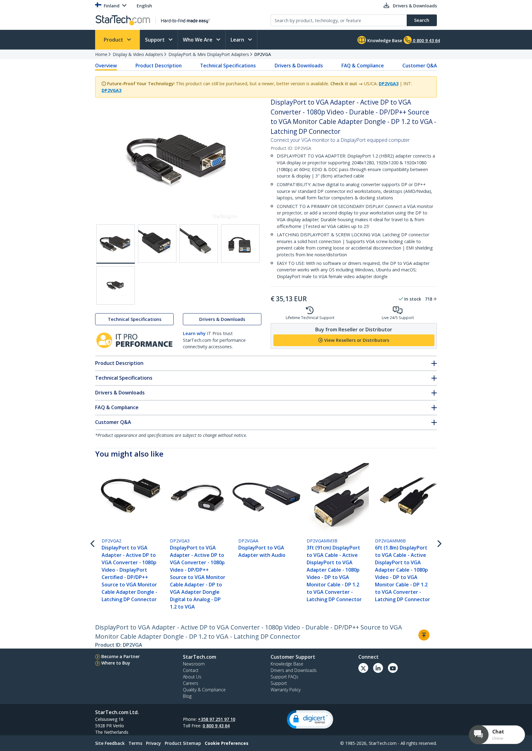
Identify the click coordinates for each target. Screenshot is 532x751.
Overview (106, 65)
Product (114, 39)
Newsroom (194, 664)
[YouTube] (393, 668)
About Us (192, 677)
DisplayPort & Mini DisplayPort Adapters (208, 54)
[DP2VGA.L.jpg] (198, 243)
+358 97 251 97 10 (216, 719)
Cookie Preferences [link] (226, 743)
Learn (238, 39)
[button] (310, 719)
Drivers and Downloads (294, 670)
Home (101, 54)
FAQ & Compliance (362, 65)
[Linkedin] (378, 668)
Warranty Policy (285, 690)
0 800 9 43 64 (216, 726)
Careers (190, 683)
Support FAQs (284, 677)
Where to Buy (115, 663)
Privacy (153, 743)
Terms (135, 743)
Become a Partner (120, 656)
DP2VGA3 (388, 83)
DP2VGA (262, 54)
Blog (187, 696)
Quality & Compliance (204, 690)
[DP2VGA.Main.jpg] (115, 244)
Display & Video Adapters (138, 54)
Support (155, 39)
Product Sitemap (183, 743)
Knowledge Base (384, 40)
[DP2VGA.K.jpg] (157, 243)
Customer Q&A (419, 65)
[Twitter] (363, 668)
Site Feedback (110, 743)
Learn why (194, 333)
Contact (191, 670)
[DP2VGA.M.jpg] (240, 243)
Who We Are (198, 39)
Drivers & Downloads (299, 65)
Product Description (158, 65)
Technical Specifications (228, 65)
